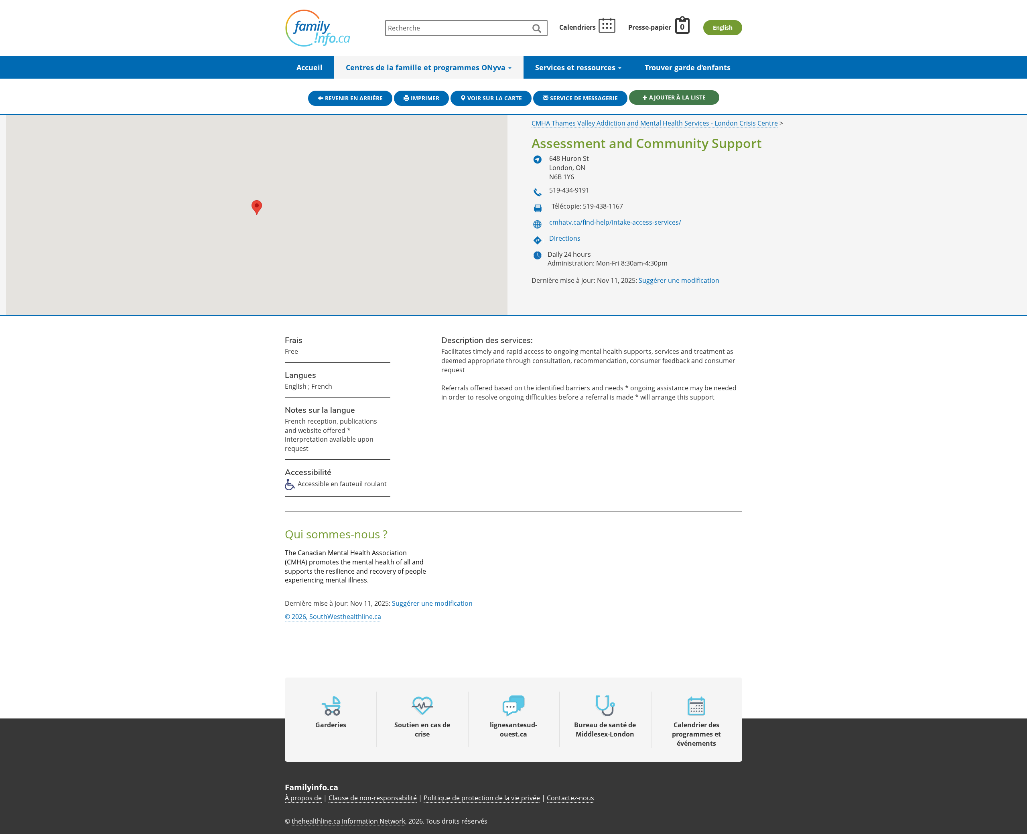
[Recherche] (536, 28)
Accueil (309, 67)
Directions (564, 238)
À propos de (303, 797)
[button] (257, 207)
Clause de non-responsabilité (373, 797)
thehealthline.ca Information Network (348, 821)
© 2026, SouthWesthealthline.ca (333, 616)
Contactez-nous (570, 797)
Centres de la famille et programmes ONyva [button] (426, 67)
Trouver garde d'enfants (688, 67)
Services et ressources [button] (576, 67)
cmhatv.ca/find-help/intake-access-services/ (615, 222)
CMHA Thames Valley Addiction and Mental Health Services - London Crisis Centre (655, 123)
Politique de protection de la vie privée (482, 797)
